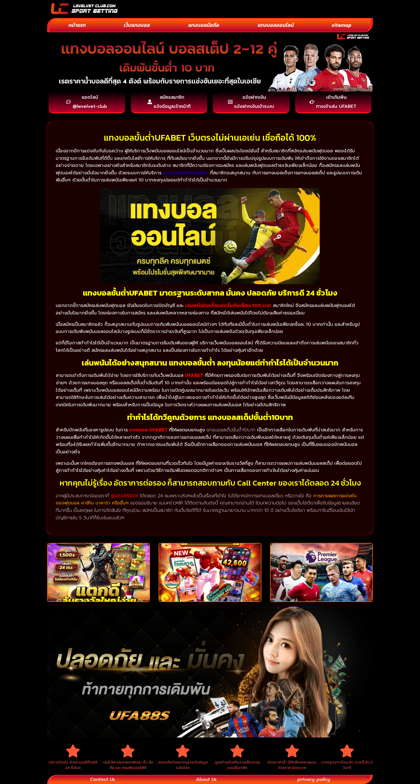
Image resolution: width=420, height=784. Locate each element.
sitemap (341, 25)
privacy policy (313, 779)
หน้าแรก (77, 25)
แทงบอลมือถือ (203, 25)
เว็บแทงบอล (137, 25)
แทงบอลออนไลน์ (276, 25)
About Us (206, 779)
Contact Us (102, 779)
